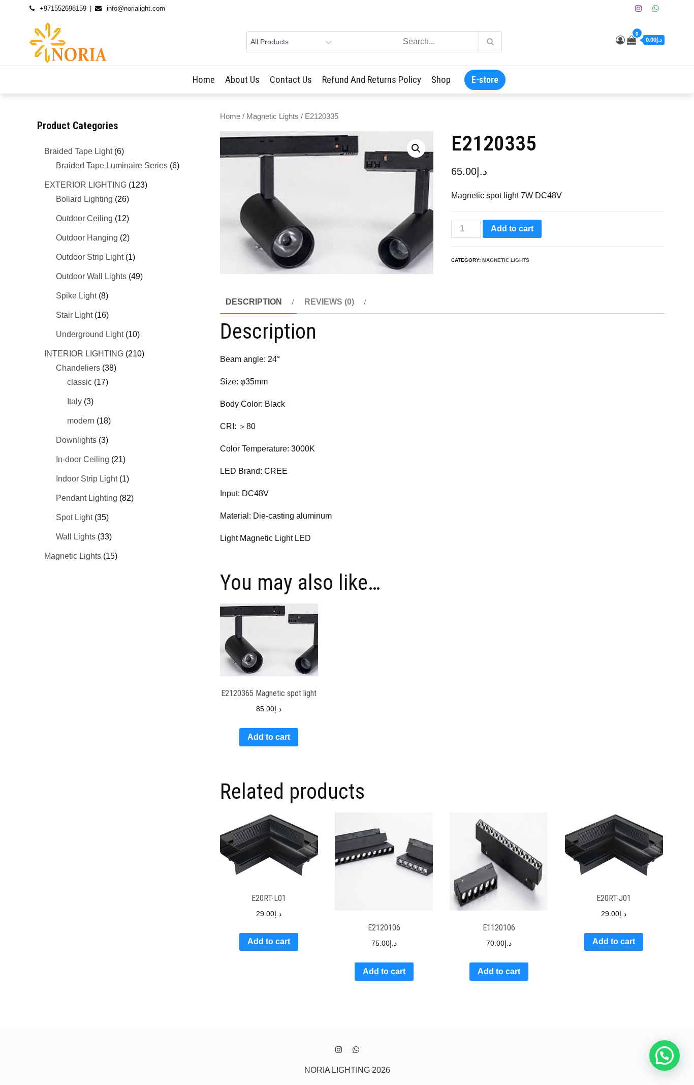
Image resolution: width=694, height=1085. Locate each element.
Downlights (76, 440)
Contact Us (291, 79)
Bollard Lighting (84, 199)
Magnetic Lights (272, 116)
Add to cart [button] (268, 737)
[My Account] (620, 40)
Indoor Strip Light (86, 478)
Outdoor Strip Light (89, 257)
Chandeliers (78, 368)
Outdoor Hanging (87, 237)
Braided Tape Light (78, 151)
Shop (441, 79)
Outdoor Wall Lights (91, 276)
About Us (242, 79)
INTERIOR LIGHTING (83, 353)
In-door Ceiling (82, 459)
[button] (416, 148)
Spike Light (76, 295)
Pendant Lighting (86, 498)
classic (79, 382)
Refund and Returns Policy (371, 79)
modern (80, 420)
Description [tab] (254, 301)
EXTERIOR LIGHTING (85, 184)
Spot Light (74, 517)
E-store (484, 79)
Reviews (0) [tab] (329, 301)
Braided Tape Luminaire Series (112, 165)
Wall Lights (76, 536)
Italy (74, 401)
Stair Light (74, 315)
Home (204, 79)
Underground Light (89, 334)
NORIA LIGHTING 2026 (347, 1070)
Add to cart (512, 228)
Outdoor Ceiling (84, 218)
